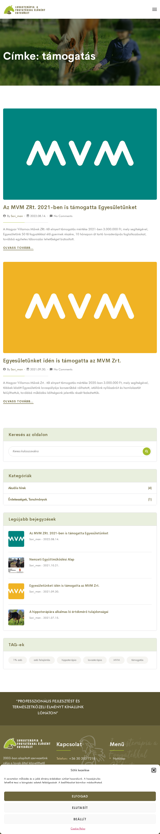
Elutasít (80, 808)
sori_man (17, 216)
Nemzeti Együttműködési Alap (51, 559)
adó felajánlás (42, 660)
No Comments (63, 216)
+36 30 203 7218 (82, 758)
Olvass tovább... (18, 248)
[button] (154, 770)
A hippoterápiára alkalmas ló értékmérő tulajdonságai (68, 612)
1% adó (17, 660)
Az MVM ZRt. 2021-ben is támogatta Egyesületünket (70, 207)
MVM (117, 660)
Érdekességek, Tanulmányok (80, 499)
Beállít (80, 819)
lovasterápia (95, 660)
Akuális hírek (80, 488)
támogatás (137, 660)
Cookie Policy (78, 828)
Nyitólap (119, 758)
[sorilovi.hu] (24, 9)
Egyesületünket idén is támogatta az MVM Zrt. (62, 360)
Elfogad (80, 796)
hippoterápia (69, 660)
